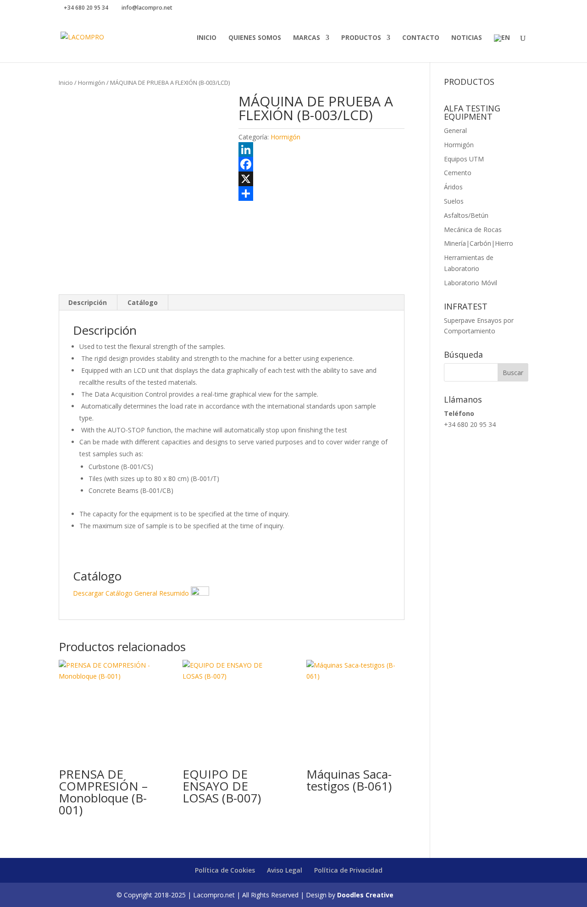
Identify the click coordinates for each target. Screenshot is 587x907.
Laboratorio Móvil (470, 282)
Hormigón (91, 82)
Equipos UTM (464, 159)
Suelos (454, 201)
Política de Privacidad (348, 870)
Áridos (453, 187)
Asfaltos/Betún (466, 215)
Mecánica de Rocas (473, 229)
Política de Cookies (225, 870)
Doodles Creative (365, 894)
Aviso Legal (284, 870)
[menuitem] (502, 48)
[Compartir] (321, 193)
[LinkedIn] (321, 149)
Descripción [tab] (87, 302)
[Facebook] (321, 164)
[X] (321, 178)
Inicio (206, 38)
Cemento (457, 172)
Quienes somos (254, 38)
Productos (361, 38)
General (455, 130)
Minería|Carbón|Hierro (478, 243)
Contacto (420, 38)
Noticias (466, 38)
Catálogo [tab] (142, 302)
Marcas (306, 38)
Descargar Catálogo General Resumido (132, 593)
